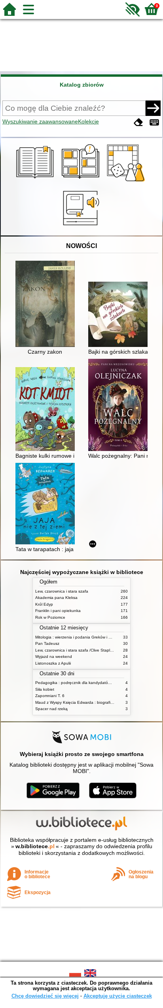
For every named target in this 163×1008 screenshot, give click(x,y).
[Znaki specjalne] (154, 122)
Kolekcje (88, 121)
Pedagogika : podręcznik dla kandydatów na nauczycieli (86, 682)
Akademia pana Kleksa (56, 597)
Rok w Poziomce (50, 617)
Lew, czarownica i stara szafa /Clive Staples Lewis (80, 650)
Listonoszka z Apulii (53, 663)
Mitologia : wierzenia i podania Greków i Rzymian (79, 637)
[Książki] (36, 181)
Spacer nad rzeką (51, 709)
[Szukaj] (153, 108)
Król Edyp (44, 604)
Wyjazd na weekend (53, 656)
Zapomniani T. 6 (49, 695)
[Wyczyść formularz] (138, 122)
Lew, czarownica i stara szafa (61, 591)
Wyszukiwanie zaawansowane (40, 121)
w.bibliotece (35, 846)
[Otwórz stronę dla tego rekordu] (47, 305)
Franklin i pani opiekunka (58, 610)
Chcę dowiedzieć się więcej (45, 996)
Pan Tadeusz (47, 643)
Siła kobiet (44, 689)
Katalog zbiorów (82, 84)
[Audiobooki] (82, 226)
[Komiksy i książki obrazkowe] (82, 181)
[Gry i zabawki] (127, 181)
